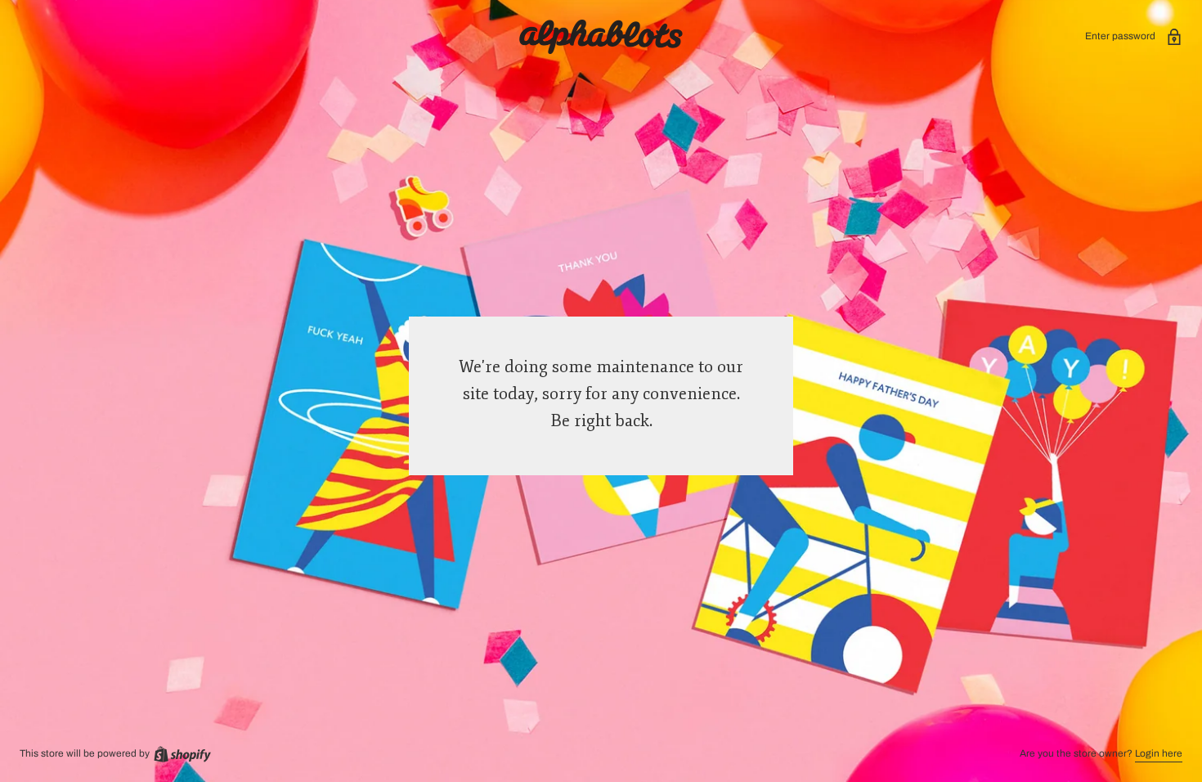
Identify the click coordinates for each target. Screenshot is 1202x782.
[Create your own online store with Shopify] (181, 753)
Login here (1158, 753)
